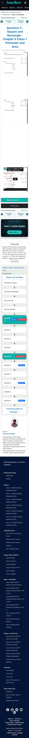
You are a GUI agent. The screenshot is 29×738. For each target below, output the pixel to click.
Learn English (10, 670)
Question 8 (14, 383)
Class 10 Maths (10, 558)
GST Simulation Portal (12, 549)
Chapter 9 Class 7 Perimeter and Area (11, 12)
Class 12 (4, 7)
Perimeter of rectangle (11, 291)
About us (10, 718)
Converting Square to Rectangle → (14, 410)
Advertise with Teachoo (14, 724)
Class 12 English (11, 574)
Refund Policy (19, 722)
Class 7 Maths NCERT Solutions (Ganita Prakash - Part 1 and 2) (15, 590)
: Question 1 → (14, 200)
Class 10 (20, 7)
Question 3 (14, 365)
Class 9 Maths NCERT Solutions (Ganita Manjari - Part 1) (15, 607)
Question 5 (7, 392)
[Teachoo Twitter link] (17, 709)
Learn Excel (9, 673)
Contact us (18, 718)
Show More (14, 261)
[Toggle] (3, 2)
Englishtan (9, 691)
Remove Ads (14, 205)
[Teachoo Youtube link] (21, 709)
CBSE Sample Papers (12, 700)
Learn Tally (9, 677)
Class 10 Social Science (13, 567)
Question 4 (7, 339)
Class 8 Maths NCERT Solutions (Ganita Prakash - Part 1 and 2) (15, 599)
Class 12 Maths (10, 570)
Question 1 (7, 330)
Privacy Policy (9, 722)
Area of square (9, 300)
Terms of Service (14, 720)
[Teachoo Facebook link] (8, 709)
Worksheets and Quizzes (13, 542)
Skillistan (8, 545)
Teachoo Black (19, 450)
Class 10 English (11, 564)
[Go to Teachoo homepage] (13, 2)
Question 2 (15, 319)
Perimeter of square (10, 283)
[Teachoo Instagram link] (12, 709)
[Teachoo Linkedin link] (14, 712)
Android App (9, 475)
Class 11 (12, 7)
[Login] (25, 2)
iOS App (8, 479)
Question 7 (7, 347)
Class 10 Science (11, 561)
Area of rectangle (9, 309)
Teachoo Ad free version (13, 539)
